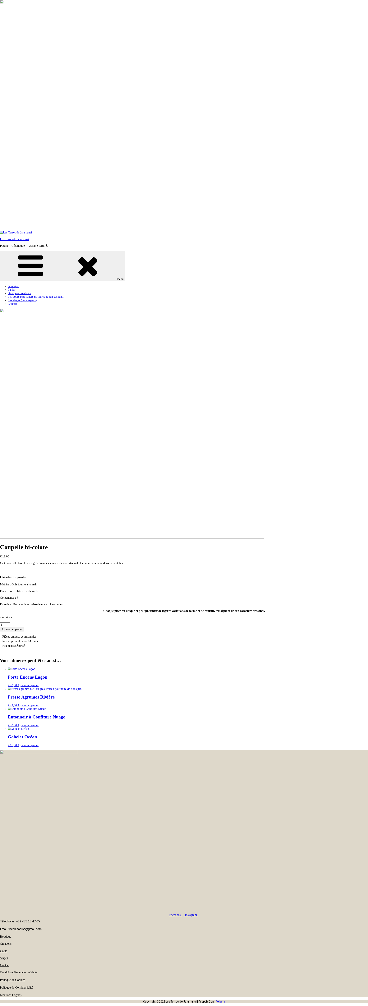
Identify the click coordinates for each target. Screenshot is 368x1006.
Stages (4, 958)
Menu (120, 279)
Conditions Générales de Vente (18, 972)
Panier (11, 289)
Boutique (13, 286)
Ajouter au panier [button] (28, 685)
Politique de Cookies (12, 979)
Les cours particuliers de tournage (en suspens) (36, 296)
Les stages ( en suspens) (22, 300)
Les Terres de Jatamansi (14, 239)
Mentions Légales (10, 995)
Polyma (220, 1001)
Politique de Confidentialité (16, 987)
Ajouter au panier (12, 629)
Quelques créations (19, 293)
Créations (6, 943)
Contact (12, 303)
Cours (3, 951)
